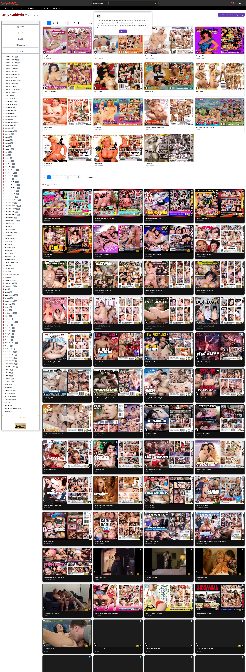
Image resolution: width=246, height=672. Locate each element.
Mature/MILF (10, 286)
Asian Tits (9, 134)
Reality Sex (9, 334)
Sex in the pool (10, 358)
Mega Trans (97, 127)
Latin (7, 277)
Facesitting (9, 223)
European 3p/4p (11, 182)
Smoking (8, 372)
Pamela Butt (98, 163)
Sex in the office (10, 355)
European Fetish (11, 197)
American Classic (11, 65)
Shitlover (8, 369)
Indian (7, 265)
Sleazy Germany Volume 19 (52, 290)
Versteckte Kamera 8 (203, 218)
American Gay (10, 77)
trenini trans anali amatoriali (103, 649)
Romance (8, 340)
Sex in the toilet (10, 363)
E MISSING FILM (49, 649)
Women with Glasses (12, 408)
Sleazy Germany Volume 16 (205, 290)
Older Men (9, 304)
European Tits (10, 217)
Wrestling (8, 411)
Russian (8, 346)
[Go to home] (9, 3)
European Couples (11, 194)
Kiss (7, 271)
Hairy (7, 250)
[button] (67, 40)
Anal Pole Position (202, 398)
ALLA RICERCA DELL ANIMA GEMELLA (106, 613)
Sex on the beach (11, 366)
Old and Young (10, 301)
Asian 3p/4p (9, 98)
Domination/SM (10, 176)
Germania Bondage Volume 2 (205, 326)
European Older (11, 211)
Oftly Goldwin (49, 58)
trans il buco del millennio (51, 613)
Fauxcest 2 (9, 179)
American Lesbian (11, 83)
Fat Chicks (9, 229)
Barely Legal (10, 390)
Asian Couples (9, 110)
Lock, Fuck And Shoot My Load (154, 398)
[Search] (156, 3)
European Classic (11, 191)
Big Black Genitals (150, 433)
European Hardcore (12, 205)
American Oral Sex (12, 89)
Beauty (8, 137)
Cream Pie (9, 167)
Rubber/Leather (10, 343)
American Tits (10, 92)
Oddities (8, 298)
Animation (8, 95)
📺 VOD (20, 39)
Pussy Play (9, 331)
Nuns (7, 289)
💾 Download (20, 45)
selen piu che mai (202, 577)
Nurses (8, 292)
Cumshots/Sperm (11, 170)
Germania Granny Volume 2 (52, 326)
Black (7, 146)
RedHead (9, 337)
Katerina (96, 56)
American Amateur (11, 59)
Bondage (8, 149)
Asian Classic (9, 107)
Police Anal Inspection (152, 541)
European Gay (10, 202)
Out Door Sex (10, 313)
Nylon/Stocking (10, 295)
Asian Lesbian (10, 125)
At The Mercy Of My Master (204, 362)
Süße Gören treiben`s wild (153, 218)
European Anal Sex (12, 188)
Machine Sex (9, 280)
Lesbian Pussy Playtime (204, 469)
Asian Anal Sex (10, 104)
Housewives (9, 259)
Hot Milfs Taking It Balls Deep (52, 505)
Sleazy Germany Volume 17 (153, 290)
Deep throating (10, 173)
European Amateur (12, 185)
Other (7, 310)
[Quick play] (44, 52)
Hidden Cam (9, 256)
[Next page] (78, 23)
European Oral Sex (12, 214)
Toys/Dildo (9, 393)
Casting (8, 158)
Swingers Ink (200, 56)
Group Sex (9, 247)
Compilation (9, 164)
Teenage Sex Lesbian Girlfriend (154, 127)
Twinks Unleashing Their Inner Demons (106, 398)
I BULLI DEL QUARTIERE (204, 613)
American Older (10, 86)
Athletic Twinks (99, 362)
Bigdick (8, 140)
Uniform (8, 405)
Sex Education (9, 349)
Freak (7, 241)
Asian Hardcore (10, 122)
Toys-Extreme (10, 396)
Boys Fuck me (48, 127)
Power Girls (148, 56)
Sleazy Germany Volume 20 (205, 254)
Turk (7, 402)
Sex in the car (10, 352)
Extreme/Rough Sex (12, 220)
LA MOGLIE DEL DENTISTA (205, 649)
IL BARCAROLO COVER (152, 649)
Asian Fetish (9, 113)
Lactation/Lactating (11, 274)
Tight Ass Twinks (150, 362)
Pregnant (8, 325)
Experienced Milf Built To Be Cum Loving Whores (211, 541)
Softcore (8, 375)
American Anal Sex (11, 62)
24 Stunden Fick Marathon (153, 254)
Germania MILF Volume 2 (102, 326)
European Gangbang (12, 200)
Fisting (8, 235)
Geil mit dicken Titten (50, 91)
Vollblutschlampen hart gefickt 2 (104, 218)
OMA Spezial (98, 91)
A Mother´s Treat (99, 469)
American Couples (11, 68)
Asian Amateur (10, 101)
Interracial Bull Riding (203, 433)
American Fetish (10, 71)
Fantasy (8, 226)
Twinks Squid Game (50, 398)
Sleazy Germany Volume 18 (103, 290)
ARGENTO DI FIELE (100, 577)
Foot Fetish (9, 238)
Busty (7, 152)
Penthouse (8, 319)
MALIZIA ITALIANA (151, 577)
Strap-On (8, 381)
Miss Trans (199, 91)
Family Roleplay (10, 262)
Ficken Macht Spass (50, 469)
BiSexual (8, 143)
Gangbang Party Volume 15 (103, 541)
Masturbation (10, 283)
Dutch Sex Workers (202, 505)
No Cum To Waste (100, 433)
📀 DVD (20, 33)
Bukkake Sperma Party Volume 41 (54, 577)
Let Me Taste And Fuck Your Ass (53, 433)
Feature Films (10, 232)
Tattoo (8, 384)
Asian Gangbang (10, 116)
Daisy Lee (46, 56)
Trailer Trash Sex (49, 541)
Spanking (8, 378)
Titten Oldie (148, 163)
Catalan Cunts (149, 505)
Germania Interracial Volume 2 (154, 326)
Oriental (7, 307)
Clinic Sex (9, 161)
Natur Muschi (149, 91)
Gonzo (7, 244)
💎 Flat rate (20, 51)
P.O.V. (7, 316)
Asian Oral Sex (10, 131)
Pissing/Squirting (11, 322)
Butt (7, 155)
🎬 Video (20, 27)
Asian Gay (8, 119)
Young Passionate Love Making (104, 505)
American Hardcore (12, 80)
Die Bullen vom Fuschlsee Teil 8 (205, 127)
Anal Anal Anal (48, 254)
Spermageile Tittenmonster (52, 218)
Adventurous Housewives (153, 469)
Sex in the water (10, 360)
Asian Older (9, 128)
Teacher (8, 387)
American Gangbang (12, 74)
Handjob (8, 253)
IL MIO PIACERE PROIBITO (153, 613)
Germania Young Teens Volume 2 (53, 362)
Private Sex (9, 328)
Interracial (9, 268)
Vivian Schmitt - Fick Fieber (103, 254)
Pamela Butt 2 (48, 163)
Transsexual (9, 399)
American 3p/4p (10, 56)
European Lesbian (11, 208)
